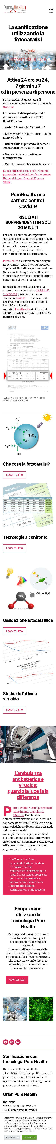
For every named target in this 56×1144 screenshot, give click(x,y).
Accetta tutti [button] (29, 1137)
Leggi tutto (14, 474)
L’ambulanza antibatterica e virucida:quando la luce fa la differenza (28, 785)
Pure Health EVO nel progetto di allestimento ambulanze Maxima (32, 811)
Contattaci (17, 979)
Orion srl (8, 107)
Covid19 (20, 298)
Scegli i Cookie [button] (12, 1137)
